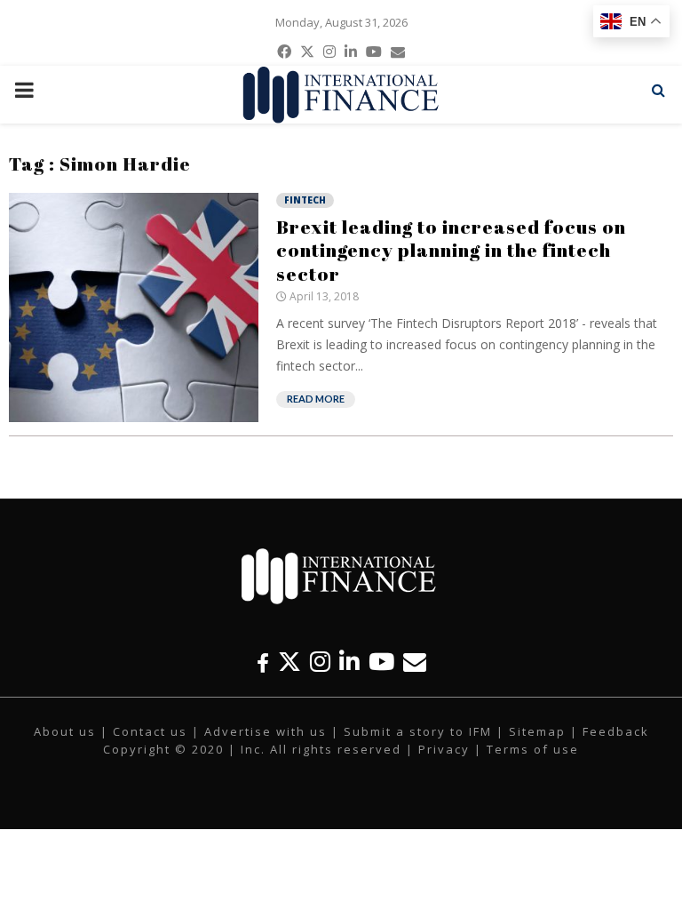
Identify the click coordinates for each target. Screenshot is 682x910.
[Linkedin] (349, 661)
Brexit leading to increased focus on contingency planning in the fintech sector (451, 250)
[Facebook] (263, 661)
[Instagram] (320, 661)
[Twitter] (289, 661)
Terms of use (533, 749)
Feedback (616, 731)
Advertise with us (265, 731)
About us (65, 731)
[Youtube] (381, 661)
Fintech (305, 200)
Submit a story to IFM (418, 731)
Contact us (150, 731)
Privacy (444, 749)
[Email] (414, 661)
